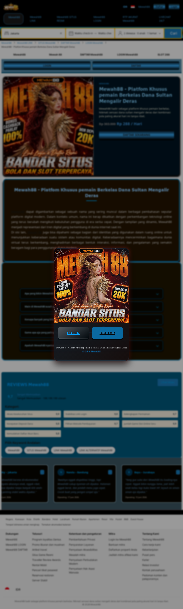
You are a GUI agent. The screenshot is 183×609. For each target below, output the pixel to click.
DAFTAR (107, 333)
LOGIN (73, 333)
